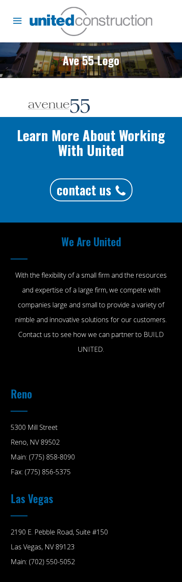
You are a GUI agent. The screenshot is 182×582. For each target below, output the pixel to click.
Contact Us (84, 189)
